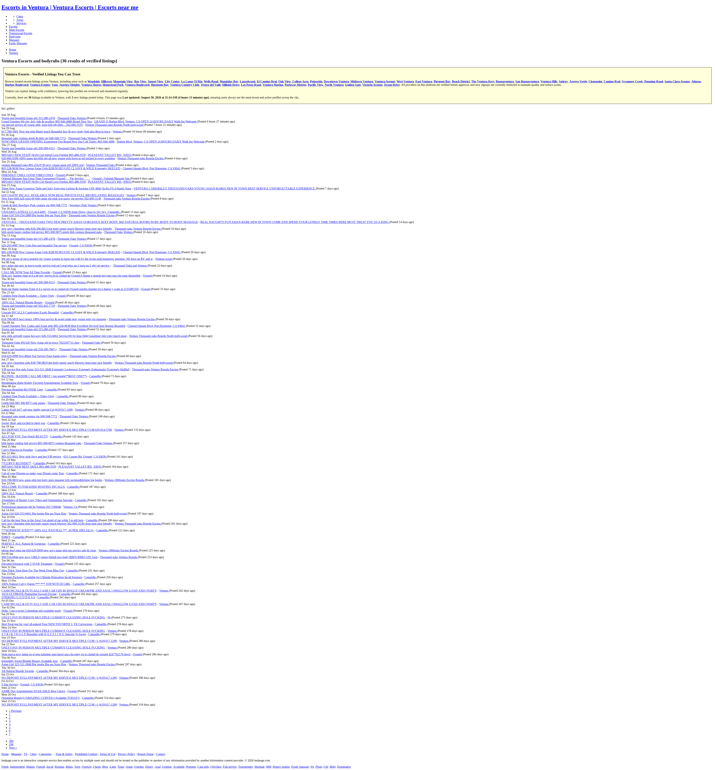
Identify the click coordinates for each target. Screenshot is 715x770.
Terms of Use (107, 754)
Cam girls (203, 766)
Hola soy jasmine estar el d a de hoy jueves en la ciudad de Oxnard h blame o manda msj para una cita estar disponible (70, 275)
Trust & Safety (64, 754)
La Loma (187, 81)
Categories (45, 754)
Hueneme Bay (160, 84)
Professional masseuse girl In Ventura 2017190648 (31, 506)
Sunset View (155, 81)
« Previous (15, 710)
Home (5, 754)
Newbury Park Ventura (83, 205)
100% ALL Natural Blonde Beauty (22, 302)
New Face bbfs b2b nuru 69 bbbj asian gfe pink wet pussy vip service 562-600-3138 (51, 198)
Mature (30, 766)
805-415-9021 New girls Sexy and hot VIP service (31, 456)
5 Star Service (9, 684)
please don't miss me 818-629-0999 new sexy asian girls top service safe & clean (48, 550)
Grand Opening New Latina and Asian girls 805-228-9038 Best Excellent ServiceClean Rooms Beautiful (63, 325)
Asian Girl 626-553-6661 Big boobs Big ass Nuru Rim (33, 513)
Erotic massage (300, 766)
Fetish (5, 766)
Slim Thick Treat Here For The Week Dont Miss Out (32, 570)
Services (21, 23)
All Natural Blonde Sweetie (17, 671)
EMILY (5, 537)
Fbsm (319, 766)
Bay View (140, 81)
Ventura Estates (40, 84)
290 (11, 744)
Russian (59, 766)
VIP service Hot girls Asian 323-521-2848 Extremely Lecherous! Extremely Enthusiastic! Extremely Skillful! (65, 369)
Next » (13, 747)
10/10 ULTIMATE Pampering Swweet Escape (29, 594)
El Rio (198, 81)
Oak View (284, 81)
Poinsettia (316, 81)
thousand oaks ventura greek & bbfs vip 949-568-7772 (33, 138)
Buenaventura (505, 81)
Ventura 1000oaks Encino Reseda (124, 480)
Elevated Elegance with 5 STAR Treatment (26, 563)
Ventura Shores (91, 84)
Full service (230, 766)
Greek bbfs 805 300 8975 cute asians (23, 403)
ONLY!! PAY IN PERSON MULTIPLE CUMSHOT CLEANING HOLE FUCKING (53, 617)
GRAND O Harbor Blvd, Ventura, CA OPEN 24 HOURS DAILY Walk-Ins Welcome (145, 121)
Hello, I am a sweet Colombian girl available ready (31, 610)
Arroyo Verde (578, 81)
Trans (121, 766)
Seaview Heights (69, 84)
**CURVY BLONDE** (16, 463)
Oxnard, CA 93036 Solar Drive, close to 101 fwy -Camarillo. (84, 212)
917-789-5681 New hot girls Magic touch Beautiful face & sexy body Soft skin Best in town (55, 131)
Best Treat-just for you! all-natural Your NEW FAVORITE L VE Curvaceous (46, 624)
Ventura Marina (273, 84)
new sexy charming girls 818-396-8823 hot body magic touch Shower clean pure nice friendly (56, 228)
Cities (19, 16)
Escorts (13, 26)
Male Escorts (16, 29)
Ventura (118, 131)
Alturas (696, 81)
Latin (113, 766)
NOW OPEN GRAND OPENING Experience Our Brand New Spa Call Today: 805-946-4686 (58, 141)
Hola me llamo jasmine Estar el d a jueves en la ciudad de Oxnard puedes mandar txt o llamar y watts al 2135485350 (70, 289)
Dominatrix (344, 766)
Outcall (40, 766)
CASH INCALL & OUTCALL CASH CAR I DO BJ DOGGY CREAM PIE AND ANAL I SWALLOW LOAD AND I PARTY (79, 590)
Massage (14, 40)
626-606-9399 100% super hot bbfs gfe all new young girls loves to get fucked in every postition (58, 158)
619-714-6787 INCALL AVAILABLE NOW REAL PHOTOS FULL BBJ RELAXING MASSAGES (62, 195)
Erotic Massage (18, 43)
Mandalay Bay (229, 81)
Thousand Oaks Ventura (72, 118)
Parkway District (295, 84)
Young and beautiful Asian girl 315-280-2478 (28, 118)
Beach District (461, 81)
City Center (172, 81)
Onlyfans (216, 766)
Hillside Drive (230, 84)
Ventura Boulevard (137, 84)
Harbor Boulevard (16, 84)
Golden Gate (353, 84)
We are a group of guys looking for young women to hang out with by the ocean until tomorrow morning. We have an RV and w (77, 258)
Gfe (326, 766)
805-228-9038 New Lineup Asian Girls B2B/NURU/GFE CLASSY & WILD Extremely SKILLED (60, 168)
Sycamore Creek (632, 81)
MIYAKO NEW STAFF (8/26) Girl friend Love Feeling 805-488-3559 (43, 155)
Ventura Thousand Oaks (100, 165)
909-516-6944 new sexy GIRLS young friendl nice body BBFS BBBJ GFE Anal (49, 557)
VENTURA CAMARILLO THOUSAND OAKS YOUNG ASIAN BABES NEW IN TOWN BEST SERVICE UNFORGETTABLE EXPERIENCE (225, 188)
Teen (77, 766)
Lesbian (167, 766)
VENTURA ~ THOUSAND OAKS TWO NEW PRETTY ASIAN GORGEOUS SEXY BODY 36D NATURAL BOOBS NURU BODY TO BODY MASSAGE (99, 222)
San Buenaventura (527, 81)
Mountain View (123, 81)
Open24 (86, 766)
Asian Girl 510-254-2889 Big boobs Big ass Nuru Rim (33, 215)
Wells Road (211, 81)
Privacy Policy (126, 754)
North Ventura (334, 84)
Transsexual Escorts (20, 33)
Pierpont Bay (442, 81)
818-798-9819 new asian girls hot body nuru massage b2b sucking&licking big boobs (51, 480)
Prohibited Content (86, 754)
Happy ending (281, 766)
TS (25, 754)
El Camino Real (267, 81)
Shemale (260, 766)
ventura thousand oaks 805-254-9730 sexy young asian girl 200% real (42, 165)
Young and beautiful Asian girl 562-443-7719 (28, 305)
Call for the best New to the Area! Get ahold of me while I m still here (42, 520)
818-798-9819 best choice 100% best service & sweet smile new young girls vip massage (53, 319)
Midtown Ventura (361, 81)
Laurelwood (247, 81)
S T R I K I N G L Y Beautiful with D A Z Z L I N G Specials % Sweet (43, 634)
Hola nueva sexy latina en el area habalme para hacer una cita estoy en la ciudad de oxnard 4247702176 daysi (65, 654)
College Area (300, 81)
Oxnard (61, 175)
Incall (50, 766)
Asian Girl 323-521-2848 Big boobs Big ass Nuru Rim (33, 664)
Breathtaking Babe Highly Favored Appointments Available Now (39, 382)
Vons (55, 84)
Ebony (149, 766)
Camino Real (612, 81)
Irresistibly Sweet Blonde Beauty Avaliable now (29, 661)
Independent (17, 766)
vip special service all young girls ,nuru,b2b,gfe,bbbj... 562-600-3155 (42, 124)
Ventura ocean (164, 258)
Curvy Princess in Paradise (17, 449)
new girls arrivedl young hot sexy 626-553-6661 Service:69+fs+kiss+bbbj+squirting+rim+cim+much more (64, 336)
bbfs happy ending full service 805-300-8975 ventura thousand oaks (41, 443)
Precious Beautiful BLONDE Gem (22, 389)
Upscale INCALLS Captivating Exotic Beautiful (30, 312)
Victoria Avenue (372, 84)
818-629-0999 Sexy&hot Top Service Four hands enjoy (34, 356)
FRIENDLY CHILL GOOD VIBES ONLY (27, 175)
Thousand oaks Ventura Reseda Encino (126, 198)
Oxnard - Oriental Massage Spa (111, 178)
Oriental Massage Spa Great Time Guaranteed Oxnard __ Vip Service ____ (45, 178)
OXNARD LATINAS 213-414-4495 (23, 212)
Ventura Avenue (385, 81)
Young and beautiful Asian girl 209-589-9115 (28, 148)
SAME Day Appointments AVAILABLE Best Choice (33, 691)
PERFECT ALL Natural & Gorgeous (23, 543)
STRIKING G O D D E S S (18, 597)
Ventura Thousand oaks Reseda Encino (140, 158)
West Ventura (405, 81)
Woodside (94, 81)
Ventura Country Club (184, 84)
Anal (158, 766)
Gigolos (139, 766)
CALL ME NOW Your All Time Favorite (25, 272)
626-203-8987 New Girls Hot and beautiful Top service (34, 245)
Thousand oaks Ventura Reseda (119, 557)
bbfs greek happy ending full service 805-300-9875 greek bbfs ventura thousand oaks (51, 232)
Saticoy (563, 81)
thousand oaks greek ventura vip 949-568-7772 (29, 416)
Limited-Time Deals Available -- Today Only (27, 295)
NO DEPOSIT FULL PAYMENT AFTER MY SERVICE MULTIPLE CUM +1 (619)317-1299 (59, 640)
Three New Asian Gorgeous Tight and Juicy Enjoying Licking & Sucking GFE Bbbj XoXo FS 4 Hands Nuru (66, 188)
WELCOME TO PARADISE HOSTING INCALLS (33, 486)
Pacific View (315, 84)
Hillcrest (106, 81)
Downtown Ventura (336, 81)
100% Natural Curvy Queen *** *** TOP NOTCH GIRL (35, 584)
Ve (109, 617)
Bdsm (69, 766)
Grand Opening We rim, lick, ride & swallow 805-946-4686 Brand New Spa (46, 121)
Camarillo (67, 312)
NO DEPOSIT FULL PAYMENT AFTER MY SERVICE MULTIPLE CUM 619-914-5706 (56, 429)
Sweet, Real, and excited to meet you (23, 423)
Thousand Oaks (91, 342)
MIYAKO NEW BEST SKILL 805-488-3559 (28, 466)
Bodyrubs (14, 36)
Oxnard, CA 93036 (32, 684)
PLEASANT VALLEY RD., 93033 (110, 155)
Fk (312, 766)
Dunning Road (653, 81)
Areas (19, 19)
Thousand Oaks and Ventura (130, 265)
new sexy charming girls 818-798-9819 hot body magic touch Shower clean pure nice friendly (56, 362)
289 (11, 741)
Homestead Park (113, 84)
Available (179, 766)
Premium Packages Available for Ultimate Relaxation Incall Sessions (41, 577)
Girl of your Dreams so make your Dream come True (32, 473)
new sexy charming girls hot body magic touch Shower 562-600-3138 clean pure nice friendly (56, 523)
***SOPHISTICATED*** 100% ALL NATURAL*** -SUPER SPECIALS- (47, 530)
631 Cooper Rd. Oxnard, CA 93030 (85, 456)
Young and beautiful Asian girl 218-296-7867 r (29, 349)
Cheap (97, 766)
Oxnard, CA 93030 (81, 245)
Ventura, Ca (70, 506)
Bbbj (333, 766)
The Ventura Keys (482, 81)
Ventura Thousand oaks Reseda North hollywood (114, 124)
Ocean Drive (392, 84)
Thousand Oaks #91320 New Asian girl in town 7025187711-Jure (40, 342)
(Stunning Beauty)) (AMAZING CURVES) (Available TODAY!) (40, 697)
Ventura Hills (549, 81)
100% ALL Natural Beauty (17, 493)
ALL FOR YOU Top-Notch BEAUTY (24, 436)
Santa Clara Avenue (677, 81)
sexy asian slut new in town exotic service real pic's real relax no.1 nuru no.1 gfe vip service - (56, 265)
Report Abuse (145, 754)
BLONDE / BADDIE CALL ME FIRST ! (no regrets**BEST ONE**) (44, 376)
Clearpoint (595, 81)
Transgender (245, 766)
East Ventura (423, 81)
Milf (268, 766)
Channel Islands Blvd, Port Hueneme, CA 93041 (152, 168)
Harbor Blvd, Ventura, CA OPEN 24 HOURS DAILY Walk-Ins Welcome (161, 141)
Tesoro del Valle (211, 84)
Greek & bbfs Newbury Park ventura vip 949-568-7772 (34, 205)
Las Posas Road (251, 84)
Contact (160, 754)
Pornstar (191, 766)
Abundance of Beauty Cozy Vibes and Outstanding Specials (36, 500)
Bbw (105, 766)
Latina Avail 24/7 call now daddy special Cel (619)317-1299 (37, 409)
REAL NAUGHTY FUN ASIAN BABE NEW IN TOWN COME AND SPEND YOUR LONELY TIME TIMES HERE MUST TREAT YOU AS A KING (294, 222)
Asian (129, 766)
